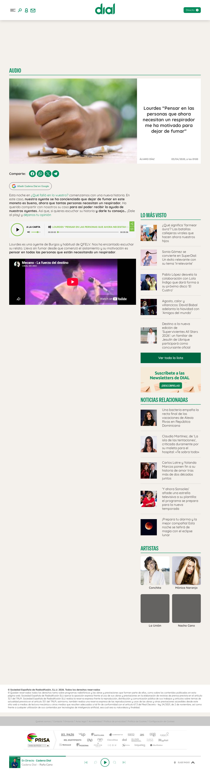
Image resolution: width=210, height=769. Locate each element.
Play (105, 762)
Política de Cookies (137, 721)
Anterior (86, 762)
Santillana (98, 735)
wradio (99, 740)
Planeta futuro (149, 740)
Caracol (163, 735)
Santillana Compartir (116, 735)
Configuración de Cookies (161, 721)
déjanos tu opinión (37, 215)
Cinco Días (112, 740)
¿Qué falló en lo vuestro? (49, 195)
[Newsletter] (33, 10)
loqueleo (140, 745)
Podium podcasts (97, 745)
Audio (15, 70)
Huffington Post (72, 740)
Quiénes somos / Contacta (49, 721)
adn (151, 735)
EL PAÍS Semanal (137, 740)
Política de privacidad (115, 721)
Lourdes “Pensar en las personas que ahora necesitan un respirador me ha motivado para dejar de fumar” (90, 227)
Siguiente (124, 762)
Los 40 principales (83, 735)
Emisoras (69, 721)
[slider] (105, 756)
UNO (90, 740)
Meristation (155, 745)
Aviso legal (81, 721)
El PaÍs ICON (111, 745)
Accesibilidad (95, 721)
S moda (125, 745)
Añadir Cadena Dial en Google (33, 186)
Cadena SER (130, 735)
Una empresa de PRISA (38, 737)
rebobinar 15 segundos (95, 762)
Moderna (81, 745)
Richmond (65, 745)
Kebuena (160, 740)
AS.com (140, 735)
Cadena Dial (124, 740)
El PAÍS (67, 735)
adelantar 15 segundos (114, 762)
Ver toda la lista (170, 358)
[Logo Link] (105, 8)
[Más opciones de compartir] (131, 223)
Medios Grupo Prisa (38, 746)
